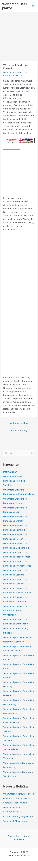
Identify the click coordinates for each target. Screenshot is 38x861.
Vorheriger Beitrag (19, 423)
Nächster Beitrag (19, 430)
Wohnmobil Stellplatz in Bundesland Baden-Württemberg (15, 610)
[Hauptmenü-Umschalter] (33, 6)
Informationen (10, 472)
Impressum (19, 839)
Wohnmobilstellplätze (14, 6)
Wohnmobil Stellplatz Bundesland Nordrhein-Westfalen (14, 480)
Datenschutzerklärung (19, 836)
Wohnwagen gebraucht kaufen (18, 794)
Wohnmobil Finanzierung (15, 821)
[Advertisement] (19, 32)
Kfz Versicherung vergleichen (18, 816)
